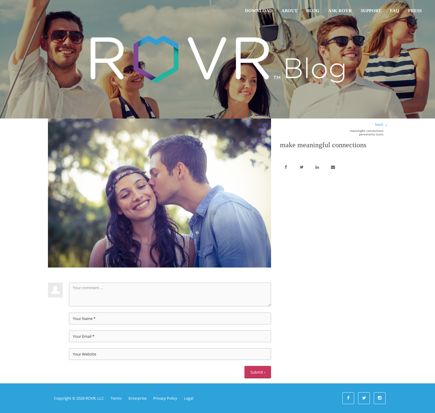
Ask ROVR (340, 10)
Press (415, 10)
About (289, 10)
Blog (312, 10)
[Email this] (333, 167)
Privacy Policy (165, 398)
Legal (188, 398)
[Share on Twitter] (301, 167)
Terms (116, 398)
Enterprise (137, 398)
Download (259, 10)
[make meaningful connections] (159, 192)
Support (371, 10)
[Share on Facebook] (286, 167)
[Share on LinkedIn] (317, 167)
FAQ (394, 10)
